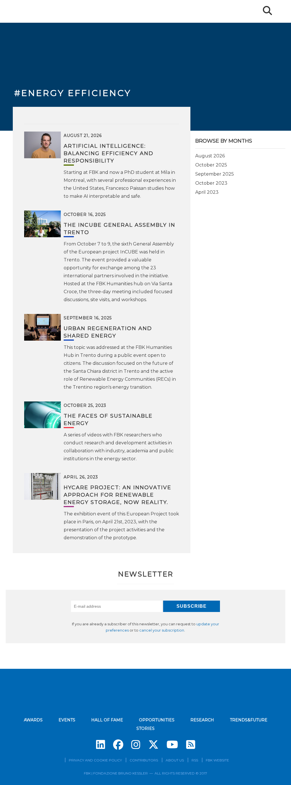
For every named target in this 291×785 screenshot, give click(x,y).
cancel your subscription (161, 630)
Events (67, 719)
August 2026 (210, 156)
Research (202, 719)
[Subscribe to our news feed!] (190, 745)
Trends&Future (248, 719)
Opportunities (156, 719)
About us (175, 760)
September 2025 (214, 174)
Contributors (144, 760)
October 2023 (211, 183)
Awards (33, 719)
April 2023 (207, 192)
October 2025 (211, 165)
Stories (145, 728)
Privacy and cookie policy (95, 760)
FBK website (217, 760)
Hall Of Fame (107, 719)
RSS (195, 760)
